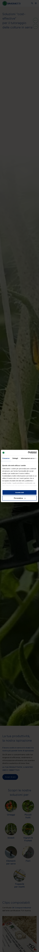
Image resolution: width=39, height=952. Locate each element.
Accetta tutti (19, 492)
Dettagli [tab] (15, 458)
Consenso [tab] (6, 458)
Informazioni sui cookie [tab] (29, 458)
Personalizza (18, 498)
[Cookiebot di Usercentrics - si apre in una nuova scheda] (28, 452)
